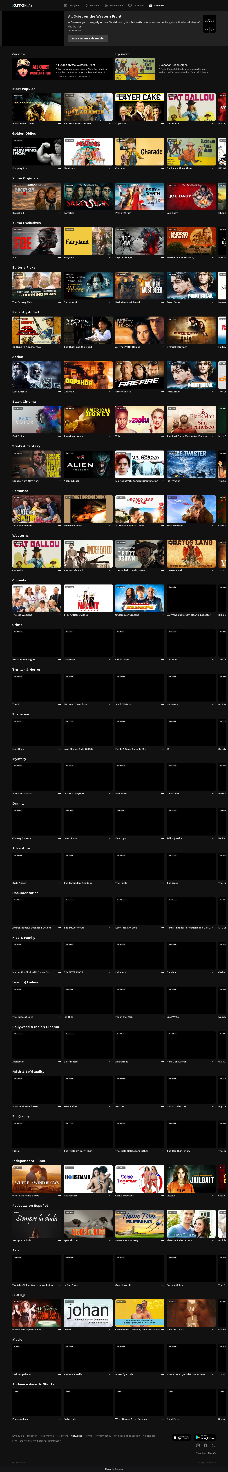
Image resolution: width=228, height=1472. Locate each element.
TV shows (138, 5)
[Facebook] (205, 1445)
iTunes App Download (181, 1438)
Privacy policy (103, 1435)
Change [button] (212, 1453)
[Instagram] (198, 1445)
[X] (213, 1445)
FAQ (14, 1440)
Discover (95, 5)
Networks (159, 5)
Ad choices (149, 1435)
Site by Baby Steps (207, 1463)
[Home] (22, 5)
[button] (88, 38)
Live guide (74, 5)
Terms (88, 1435)
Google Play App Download (205, 1438)
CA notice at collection (127, 1435)
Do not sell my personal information (40, 1440)
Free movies (116, 5)
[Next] (215, 106)
